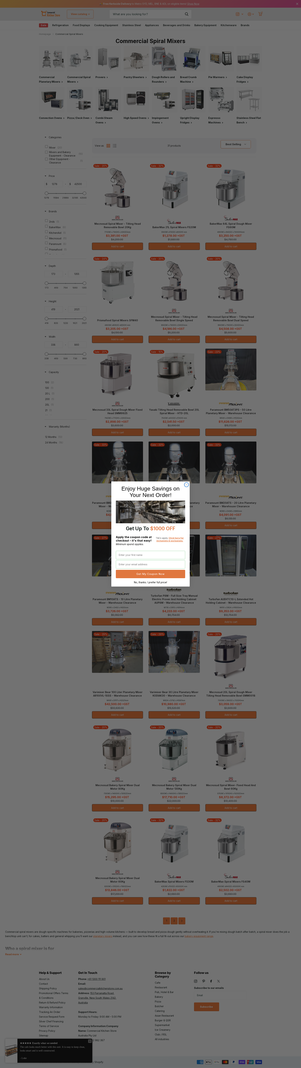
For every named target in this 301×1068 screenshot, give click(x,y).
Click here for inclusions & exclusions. (170, 539)
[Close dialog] (186, 484)
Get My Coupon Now (150, 574)
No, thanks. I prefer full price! (150, 582)
